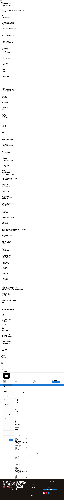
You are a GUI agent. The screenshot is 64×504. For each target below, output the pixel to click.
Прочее (3, 240)
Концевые (4, 243)
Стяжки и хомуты (4, 249)
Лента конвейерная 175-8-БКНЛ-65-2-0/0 (21, 471)
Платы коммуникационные (6, 17)
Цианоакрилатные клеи (5, 204)
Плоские (3, 151)
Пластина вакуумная (5, 102)
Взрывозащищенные (6, 59)
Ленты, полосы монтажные (6, 269)
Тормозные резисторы (5, 12)
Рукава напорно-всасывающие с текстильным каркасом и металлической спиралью (14, 229)
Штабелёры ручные (5, 117)
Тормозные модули (4, 126)
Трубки (3, 314)
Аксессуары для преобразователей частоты (8, 22)
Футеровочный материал (5, 36)
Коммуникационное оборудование (7, 294)
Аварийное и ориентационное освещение (8, 174)
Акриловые (4, 207)
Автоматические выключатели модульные (8, 9)
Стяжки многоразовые (6, 251)
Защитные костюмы (5, 198)
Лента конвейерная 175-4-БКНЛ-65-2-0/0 (21, 442)
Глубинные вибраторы (5, 49)
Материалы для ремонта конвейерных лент (8, 35)
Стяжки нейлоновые (6, 250)
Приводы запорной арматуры (6, 334)
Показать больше (18, 424)
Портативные (5, 51)
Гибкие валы (4, 82)
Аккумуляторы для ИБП (20, 485)
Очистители (3, 224)
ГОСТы (32, 495)
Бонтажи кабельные (6, 268)
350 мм (16, 412)
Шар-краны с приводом (5, 330)
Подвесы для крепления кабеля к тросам (9, 272)
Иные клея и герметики (5, 222)
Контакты (2, 363)
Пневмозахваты (4, 310)
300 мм (16, 409)
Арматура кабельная (5, 324)
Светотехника (4, 173)
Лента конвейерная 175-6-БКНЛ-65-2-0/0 (21, 461)
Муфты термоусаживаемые (6, 242)
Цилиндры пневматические (6, 305)
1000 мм (16, 396)
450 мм (16, 415)
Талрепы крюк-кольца (6, 279)
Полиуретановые (5, 213)
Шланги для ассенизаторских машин (7, 235)
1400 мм (16, 404)
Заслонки (4, 87)
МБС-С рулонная (4, 96)
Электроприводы (5, 79)
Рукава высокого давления (5, 234)
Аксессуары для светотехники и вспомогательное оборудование (11, 180)
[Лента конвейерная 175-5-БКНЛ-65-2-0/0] (21, 451)
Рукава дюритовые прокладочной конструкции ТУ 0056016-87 (11, 231)
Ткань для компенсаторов (5, 196)
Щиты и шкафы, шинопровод (6, 280)
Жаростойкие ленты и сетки (6, 185)
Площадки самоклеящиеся (6, 261)
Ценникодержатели (5, 262)
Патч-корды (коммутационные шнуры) (7, 288)
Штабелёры (3, 116)
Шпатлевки (3, 216)
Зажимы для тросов (5, 273)
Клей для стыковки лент (5, 34)
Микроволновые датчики (5, 131)
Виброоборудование (5, 48)
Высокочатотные (5, 63)
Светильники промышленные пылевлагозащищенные (10, 183)
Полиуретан (3, 110)
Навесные (4, 50)
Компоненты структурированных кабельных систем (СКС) (10, 287)
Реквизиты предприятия (5, 349)
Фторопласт (3, 109)
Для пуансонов (5, 65)
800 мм (16, 419)
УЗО (3, 83)
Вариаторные (5, 154)
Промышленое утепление (5, 191)
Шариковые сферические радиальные (7, 139)
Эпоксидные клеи (4, 218)
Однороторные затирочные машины (8, 84)
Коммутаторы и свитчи (5, 296)
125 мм (16, 401)
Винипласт (3, 113)
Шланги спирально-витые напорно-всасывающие (9, 239)
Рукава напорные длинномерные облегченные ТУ (9, 230)
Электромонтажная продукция (6, 241)
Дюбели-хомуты (5, 267)
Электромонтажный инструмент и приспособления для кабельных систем (12, 289)
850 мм (16, 421)
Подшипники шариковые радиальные (7, 145)
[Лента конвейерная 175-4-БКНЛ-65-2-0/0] (21, 441)
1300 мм (16, 403)
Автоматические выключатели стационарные (8, 5)
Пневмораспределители (5, 308)
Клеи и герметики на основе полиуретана (8, 217)
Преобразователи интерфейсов (6, 24)
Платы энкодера (5, 16)
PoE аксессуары (4, 295)
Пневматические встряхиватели (6, 319)
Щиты (3, 281)
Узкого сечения (5, 158)
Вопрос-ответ (4, 351)
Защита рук (3, 199)
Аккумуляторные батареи (5, 44)
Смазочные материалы (5, 223)
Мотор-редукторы (5, 124)
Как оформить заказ (34, 492)
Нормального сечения (6, 157)
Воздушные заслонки (5, 342)
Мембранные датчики (5, 128)
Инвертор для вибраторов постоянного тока (9, 89)
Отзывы (3, 350)
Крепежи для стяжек (6, 256)
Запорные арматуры (5, 329)
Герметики (3, 206)
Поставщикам (4, 357)
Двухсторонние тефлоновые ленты (7, 187)
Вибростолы (3, 69)
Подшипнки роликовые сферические (7, 140)
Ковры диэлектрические (5, 101)
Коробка (3, 248)
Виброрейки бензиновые (5, 76)
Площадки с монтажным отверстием (8, 258)
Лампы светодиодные (5, 184)
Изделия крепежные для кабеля (6, 255)
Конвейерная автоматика (5, 127)
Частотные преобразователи (21, 482)
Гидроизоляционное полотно (6, 186)
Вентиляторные (4, 150)
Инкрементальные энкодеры (6, 133)
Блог (1, 361)
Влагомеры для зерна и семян (6, 172)
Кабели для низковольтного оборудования (8, 23)
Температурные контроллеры (6, 301)
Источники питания (4, 43)
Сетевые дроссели (5, 322)
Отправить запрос (56, 382)
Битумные (4, 211)
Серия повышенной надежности (7, 57)
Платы (3, 15)
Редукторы (4, 125)
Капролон (3, 108)
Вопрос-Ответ (33, 490)
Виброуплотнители (4, 70)
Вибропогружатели (4, 77)
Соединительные (5, 244)
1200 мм (16, 399)
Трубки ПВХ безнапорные (5, 236)
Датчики (3, 132)
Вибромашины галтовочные (6, 72)
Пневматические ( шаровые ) (7, 68)
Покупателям (4, 358)
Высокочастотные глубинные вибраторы (8, 53)
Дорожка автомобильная (5, 98)
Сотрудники (3, 355)
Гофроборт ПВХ (4, 166)
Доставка (2, 362)
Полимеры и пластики (5, 107)
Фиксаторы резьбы (4, 205)
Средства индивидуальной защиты (7, 197)
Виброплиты (4, 71)
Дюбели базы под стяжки (6, 257)
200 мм (16, 407)
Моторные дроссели (6, 321)
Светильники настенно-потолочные (7, 179)
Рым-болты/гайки (5, 278)
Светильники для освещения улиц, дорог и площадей (9, 178)
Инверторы (3, 88)
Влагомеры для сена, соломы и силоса (7, 171)
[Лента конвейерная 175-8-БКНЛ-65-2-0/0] (21, 470)
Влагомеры (3, 170)
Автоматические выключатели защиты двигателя (9, 28)
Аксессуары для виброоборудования (7, 91)
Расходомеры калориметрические (7, 303)
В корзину (17, 439)
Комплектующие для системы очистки (8, 42)
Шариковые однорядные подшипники (7, 135)
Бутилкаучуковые (5, 212)
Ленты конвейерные (5, 159)
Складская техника (4, 115)
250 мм (16, 408)
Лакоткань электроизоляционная (6, 190)
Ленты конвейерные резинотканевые (7, 160)
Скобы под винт (5, 264)
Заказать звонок (49, 489)
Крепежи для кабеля (6, 263)
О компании (33, 487)
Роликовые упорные (5, 144)
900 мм (16, 423)
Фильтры (3, 316)
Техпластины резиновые (20, 486)
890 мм (16, 422)
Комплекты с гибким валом (7, 52)
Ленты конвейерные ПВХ (5, 165)
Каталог (2, 2)
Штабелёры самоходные (6, 118)
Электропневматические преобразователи (8, 309)
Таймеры (3, 302)
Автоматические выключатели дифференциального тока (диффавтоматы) (13, 10)
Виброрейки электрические (6, 75)
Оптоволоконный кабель (5, 29)
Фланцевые (4, 64)
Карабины (4, 274)
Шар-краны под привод (5, 331)
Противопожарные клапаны (6, 343)
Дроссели (3, 320)
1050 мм (16, 398)
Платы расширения (5, 18)
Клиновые (3, 153)
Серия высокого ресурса (6, 58)
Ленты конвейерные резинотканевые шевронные (9, 164)
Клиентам (2, 356)
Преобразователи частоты (5, 4)
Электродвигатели (4, 123)
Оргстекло (3, 114)
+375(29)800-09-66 (4, 371)
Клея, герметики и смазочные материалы (8, 203)
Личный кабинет (3, 365)
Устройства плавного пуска (6, 6)
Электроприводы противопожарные (7, 336)
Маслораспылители (5, 313)
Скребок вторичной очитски (7, 41)
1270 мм (16, 402)
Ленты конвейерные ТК (5, 161)
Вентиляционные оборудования (6, 341)
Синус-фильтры (4, 11)
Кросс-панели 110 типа (5, 290)
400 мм (16, 413)
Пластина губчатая (4, 103)
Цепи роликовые (4, 286)
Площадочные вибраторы (20, 489)
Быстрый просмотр (18, 441)
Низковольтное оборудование (6, 3)
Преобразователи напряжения (6, 27)
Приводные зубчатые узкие (6, 152)
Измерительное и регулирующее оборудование (9, 300)
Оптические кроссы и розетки (6, 293)
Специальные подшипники (6, 146)
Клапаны (3, 315)
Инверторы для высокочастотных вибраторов (9, 90)
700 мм (16, 418)
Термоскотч (3, 192)
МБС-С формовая (4, 97)
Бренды (2, 344)
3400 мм (16, 411)
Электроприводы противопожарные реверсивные (9, 337)
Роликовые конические (5, 138)
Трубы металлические (5, 327)
